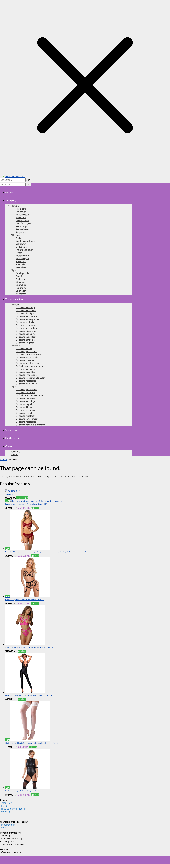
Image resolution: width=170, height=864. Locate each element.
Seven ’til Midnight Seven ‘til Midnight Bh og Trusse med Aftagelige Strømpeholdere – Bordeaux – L (45, 552)
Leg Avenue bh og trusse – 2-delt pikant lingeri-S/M (26, 504)
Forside (3, 459)
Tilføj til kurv (22, 497)
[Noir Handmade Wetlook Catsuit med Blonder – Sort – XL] (25, 692)
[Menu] (1, 177)
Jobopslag (5, 811)
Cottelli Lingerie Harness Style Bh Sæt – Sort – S (24, 599)
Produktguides (7, 824)
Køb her (35, 508)
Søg (28, 179)
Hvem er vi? (6, 802)
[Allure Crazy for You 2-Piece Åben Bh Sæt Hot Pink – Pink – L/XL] (25, 644)
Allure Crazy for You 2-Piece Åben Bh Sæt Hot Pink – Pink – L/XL (32, 647)
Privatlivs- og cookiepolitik (13, 808)
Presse (3, 805)
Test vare (9, 494)
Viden (3, 827)
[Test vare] (12, 490)
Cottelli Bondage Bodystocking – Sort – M (22, 791)
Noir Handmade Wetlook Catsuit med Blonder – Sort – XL (29, 695)
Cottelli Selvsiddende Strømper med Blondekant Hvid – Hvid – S (31, 743)
